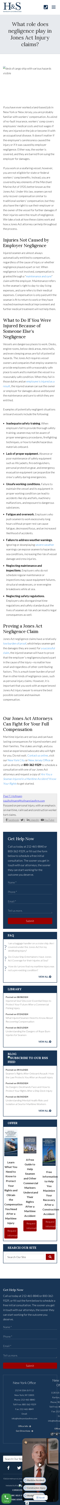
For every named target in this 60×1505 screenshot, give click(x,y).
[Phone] (46, 7)
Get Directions (23, 1431)
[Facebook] (8, 1468)
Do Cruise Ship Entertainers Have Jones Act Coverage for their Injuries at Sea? (28, 958)
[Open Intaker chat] (27, 1503)
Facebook (13, 820)
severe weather (44, 544)
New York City (16, 760)
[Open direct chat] (52, 1434)
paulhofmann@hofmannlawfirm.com (24, 800)
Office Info (23, 1426)
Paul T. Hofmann (12, 796)
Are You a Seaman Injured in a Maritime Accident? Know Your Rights (29, 779)
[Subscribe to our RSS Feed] (30, 1062)
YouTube (49, 820)
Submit (30, 921)
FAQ (11, 935)
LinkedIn (34, 820)
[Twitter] (19, 1468)
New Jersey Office (39, 760)
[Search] (50, 1257)
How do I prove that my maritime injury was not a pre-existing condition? (30, 968)
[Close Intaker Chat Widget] (57, 1434)
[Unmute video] (40, 1465)
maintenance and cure (38, 276)
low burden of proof (14, 643)
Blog (12, 1054)
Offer (13, 1123)
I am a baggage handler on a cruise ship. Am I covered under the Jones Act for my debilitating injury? (30, 947)
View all (43, 976)
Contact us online (37, 755)
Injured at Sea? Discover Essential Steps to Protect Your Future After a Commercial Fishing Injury (28, 1004)
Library (15, 989)
